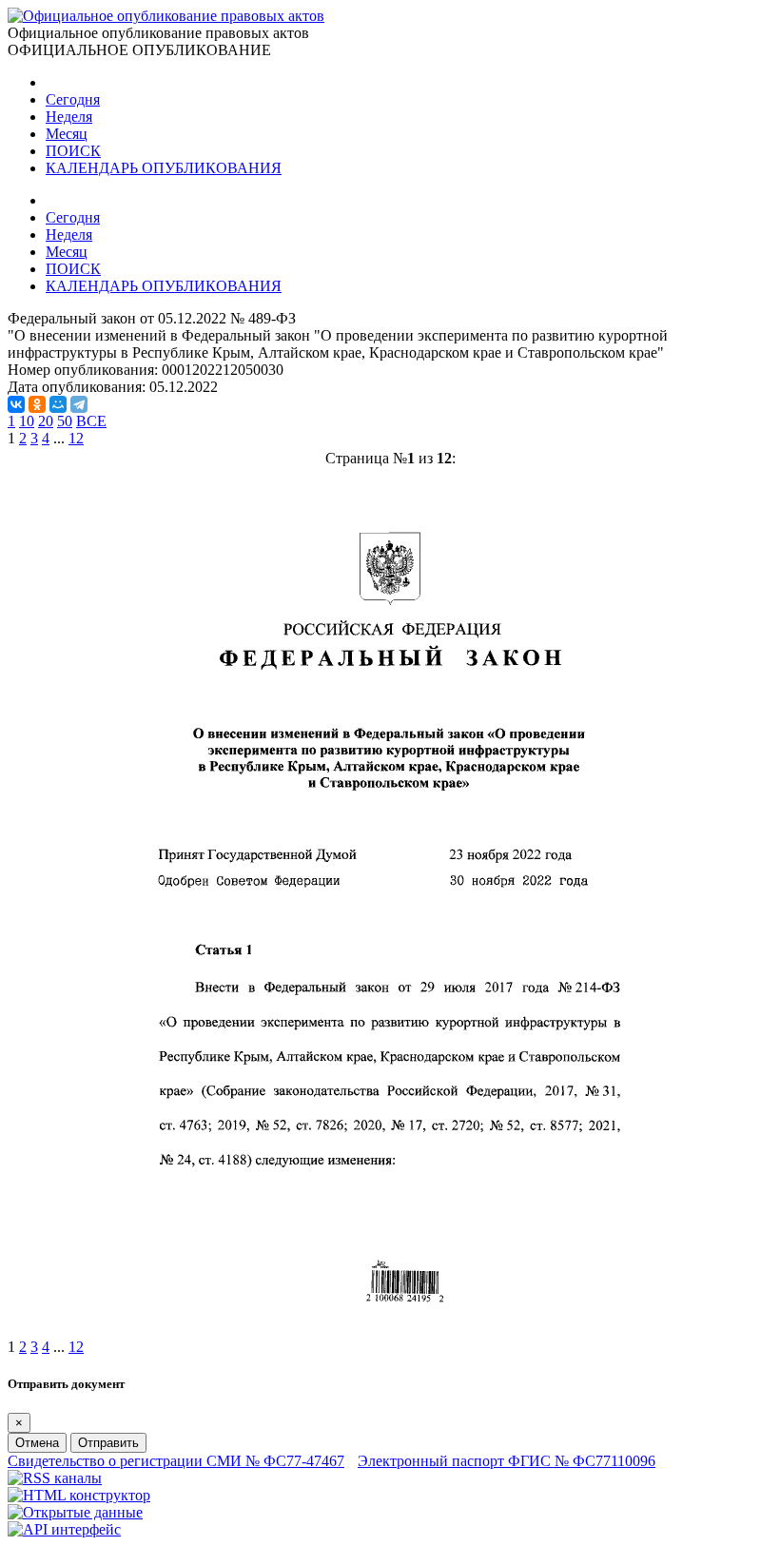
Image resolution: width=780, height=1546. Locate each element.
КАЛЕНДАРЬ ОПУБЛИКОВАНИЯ (164, 168)
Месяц (67, 134)
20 (45, 421)
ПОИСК (73, 151)
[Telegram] (79, 404)
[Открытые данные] (75, 1512)
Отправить (108, 1443)
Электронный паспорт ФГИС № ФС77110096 (506, 1461)
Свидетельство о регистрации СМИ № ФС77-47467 (176, 1461)
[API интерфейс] (64, 1529)
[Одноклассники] (37, 404)
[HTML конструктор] (79, 1495)
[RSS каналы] (55, 1478)
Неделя (69, 116)
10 (26, 421)
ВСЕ (91, 421)
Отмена (37, 1443)
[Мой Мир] (58, 404)
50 (64, 421)
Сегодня (73, 99)
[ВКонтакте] (16, 404)
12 (76, 438)
